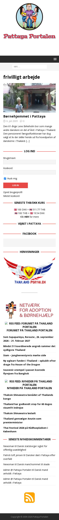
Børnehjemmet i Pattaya (24, 116)
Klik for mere (29, 216)
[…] (28, 141)
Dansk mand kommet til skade (33, 464)
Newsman (8, 446)
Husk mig (12, 178)
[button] (54, 59)
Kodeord (7, 168)
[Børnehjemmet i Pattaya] (29, 98)
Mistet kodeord (11, 195)
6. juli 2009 (12, 121)
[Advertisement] (31, 47)
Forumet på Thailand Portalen (29, 330)
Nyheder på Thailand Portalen (29, 388)
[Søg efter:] (29, 66)
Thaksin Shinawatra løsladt (19, 413)
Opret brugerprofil (12, 192)
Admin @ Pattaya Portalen (17, 469)
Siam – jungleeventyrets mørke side (24, 355)
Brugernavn (9, 158)
